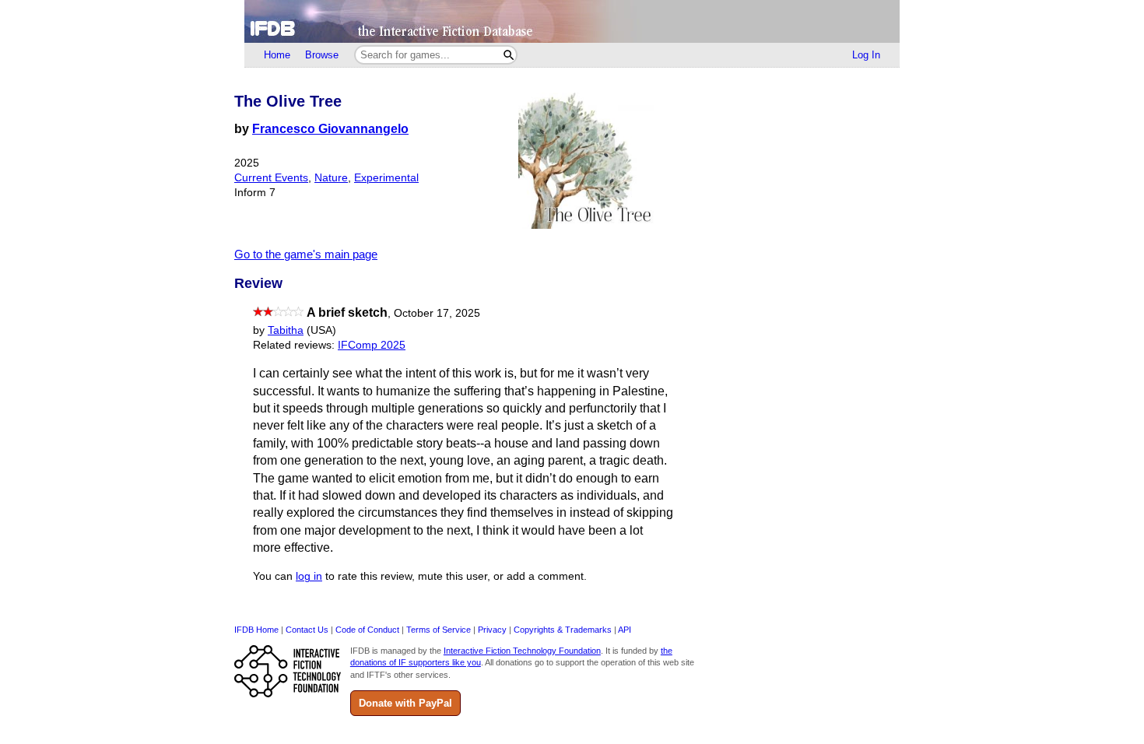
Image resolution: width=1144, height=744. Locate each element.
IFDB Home (256, 629)
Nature (331, 178)
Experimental (386, 178)
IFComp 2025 (371, 345)
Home (277, 55)
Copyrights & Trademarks (563, 629)
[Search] (508, 55)
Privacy (492, 629)
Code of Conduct (367, 629)
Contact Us (307, 629)
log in (309, 576)
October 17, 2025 (437, 313)
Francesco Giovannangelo (330, 128)
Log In (866, 55)
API (624, 629)
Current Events (271, 178)
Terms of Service (438, 629)
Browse (322, 55)
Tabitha (286, 330)
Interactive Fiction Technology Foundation (522, 650)
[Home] (572, 21)
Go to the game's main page (305, 254)
